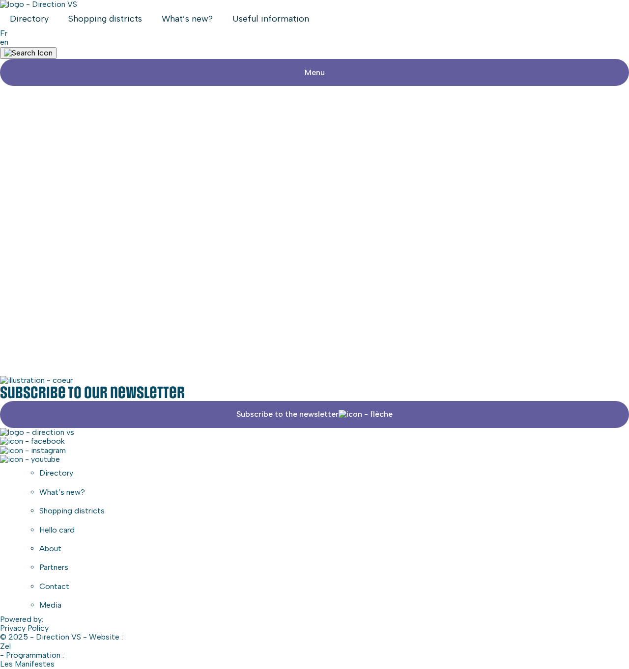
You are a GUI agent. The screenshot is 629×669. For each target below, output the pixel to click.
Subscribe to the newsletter (287, 414)
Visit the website (314, 189)
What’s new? (187, 18)
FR (3, 33)
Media (50, 605)
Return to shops (38, 139)
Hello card (57, 530)
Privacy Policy (24, 628)
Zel (5, 646)
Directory (29, 18)
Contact (54, 586)
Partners (53, 567)
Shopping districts (105, 18)
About (50, 548)
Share (320, 216)
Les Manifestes (27, 664)
